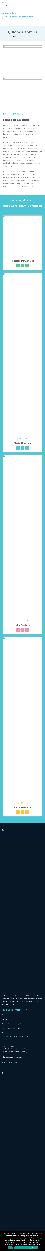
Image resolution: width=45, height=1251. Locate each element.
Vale (10, 1248)
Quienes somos (7, 1015)
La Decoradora (9, 13)
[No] (42, 1241)
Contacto (5, 1033)
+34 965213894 (9, 1046)
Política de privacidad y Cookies (14, 1024)
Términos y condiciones (11, 1028)
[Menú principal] (41, 22)
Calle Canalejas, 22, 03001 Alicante (16, 1049)
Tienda (4, 1019)
